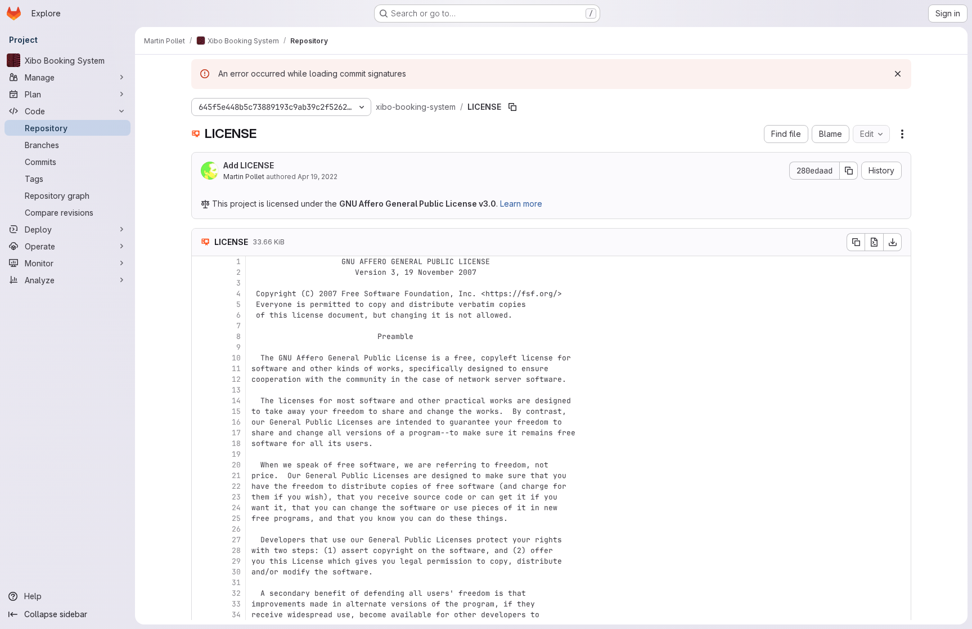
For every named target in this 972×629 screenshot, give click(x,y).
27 (236, 540)
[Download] (893, 242)
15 (236, 411)
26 (236, 529)
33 (236, 604)
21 (236, 475)
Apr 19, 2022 (318, 176)
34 (236, 614)
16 (236, 422)
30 (236, 572)
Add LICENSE (248, 165)
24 (236, 507)
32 (236, 593)
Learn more (521, 203)
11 (236, 368)
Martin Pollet (243, 176)
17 (236, 433)
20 (236, 465)
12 (236, 379)
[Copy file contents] (856, 242)
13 (236, 390)
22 (236, 486)
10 (236, 358)
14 (236, 400)
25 (236, 518)
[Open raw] (874, 242)
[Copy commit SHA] (849, 171)
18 (236, 443)
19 (236, 454)
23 (236, 497)
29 (236, 561)
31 (236, 582)
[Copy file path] (512, 107)
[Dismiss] (897, 74)
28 (236, 550)
